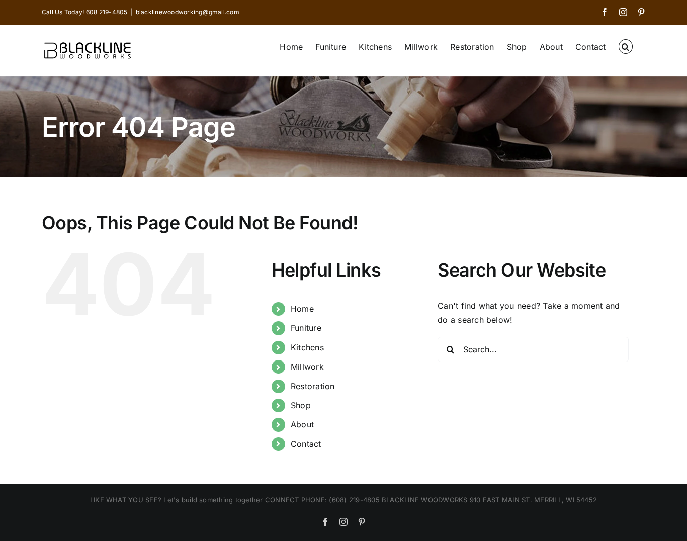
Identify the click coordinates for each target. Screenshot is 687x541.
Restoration (313, 386)
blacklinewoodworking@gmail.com (187, 12)
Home (302, 309)
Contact (306, 444)
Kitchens (307, 347)
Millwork (307, 367)
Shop (301, 405)
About (302, 424)
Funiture (306, 328)
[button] (626, 46)
